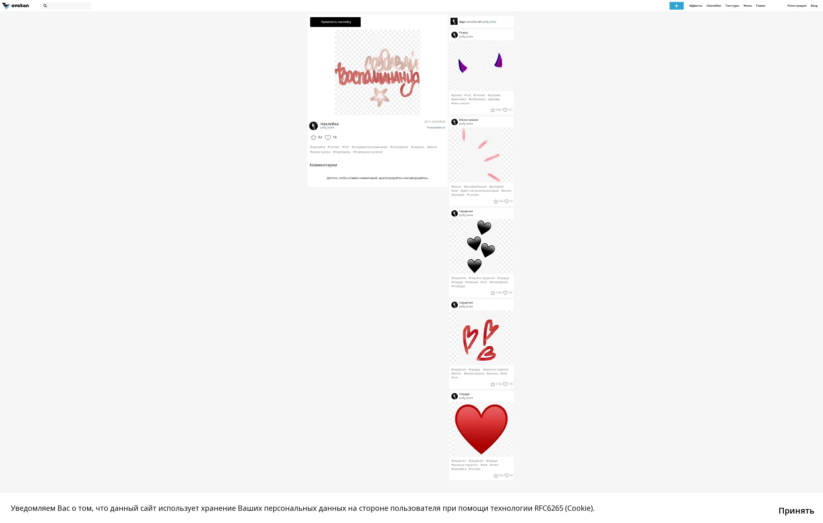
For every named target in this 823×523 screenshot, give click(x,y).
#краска (492, 373)
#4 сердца (458, 286)
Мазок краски (468, 119)
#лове (494, 464)
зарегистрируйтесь (390, 178)
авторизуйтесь (418, 178)
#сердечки (458, 278)
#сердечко (458, 460)
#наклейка (317, 147)
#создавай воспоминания (369, 147)
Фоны (747, 5)
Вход (814, 5)
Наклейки (714, 5)
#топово (333, 147)
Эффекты (695, 5)
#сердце (457, 282)
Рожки (463, 32)
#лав (454, 190)
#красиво (494, 95)
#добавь (494, 99)
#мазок (432, 147)
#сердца (503, 278)
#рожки (456, 95)
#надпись (417, 147)
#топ (345, 147)
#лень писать (460, 103)
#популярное (399, 147)
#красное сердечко (464, 464)
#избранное (477, 99)
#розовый (496, 186)
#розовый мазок (475, 186)
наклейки (472, 22)
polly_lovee (327, 127)
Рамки (760, 5)
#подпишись (341, 152)
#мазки (506, 190)
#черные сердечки (482, 278)
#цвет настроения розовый (480, 190)
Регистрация (797, 5)
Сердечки (466, 211)
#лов (503, 373)
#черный (472, 282)
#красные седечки (495, 369)
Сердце (464, 394)
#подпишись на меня (367, 152)
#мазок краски (320, 152)
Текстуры (732, 5)
